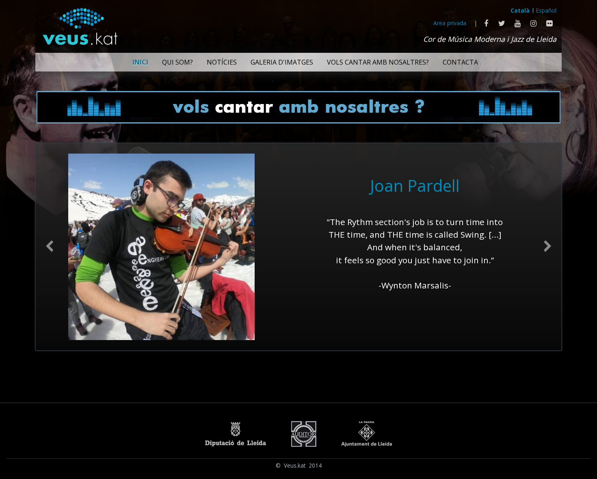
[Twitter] (502, 23)
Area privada (449, 23)
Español (546, 10)
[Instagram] (533, 23)
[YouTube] (517, 23)
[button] (49, 246)
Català (520, 10)
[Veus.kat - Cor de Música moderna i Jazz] (80, 24)
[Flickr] (549, 23)
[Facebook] (486, 23)
